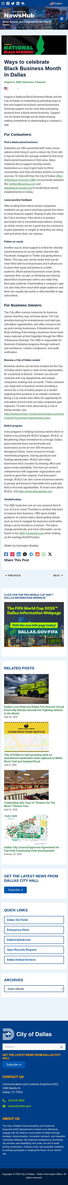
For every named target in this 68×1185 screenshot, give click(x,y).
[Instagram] (3, 3)
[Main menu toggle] (61, 18)
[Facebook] (8, 3)
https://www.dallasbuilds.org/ (35, 491)
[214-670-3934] (13, 1101)
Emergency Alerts (18, 929)
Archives (13, 980)
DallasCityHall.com (19, 939)
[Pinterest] (12, 554)
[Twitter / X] (50, 554)
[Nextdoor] (22, 3)
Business (28, 82)
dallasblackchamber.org (18, 188)
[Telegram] (31, 554)
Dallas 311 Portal (17, 919)
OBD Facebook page (31, 533)
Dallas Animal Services (21, 959)
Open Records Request (21, 949)
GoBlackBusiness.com (22, 184)
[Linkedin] (17, 3)
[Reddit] (37, 554)
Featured (40, 82)
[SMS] (25, 554)
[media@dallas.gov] (16, 1106)
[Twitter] (13, 3)
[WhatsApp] (44, 554)
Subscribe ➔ (15, 889)
